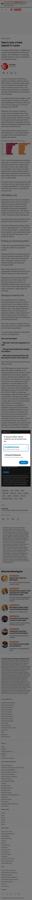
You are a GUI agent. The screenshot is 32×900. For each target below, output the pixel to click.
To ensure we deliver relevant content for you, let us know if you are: (15, 439)
